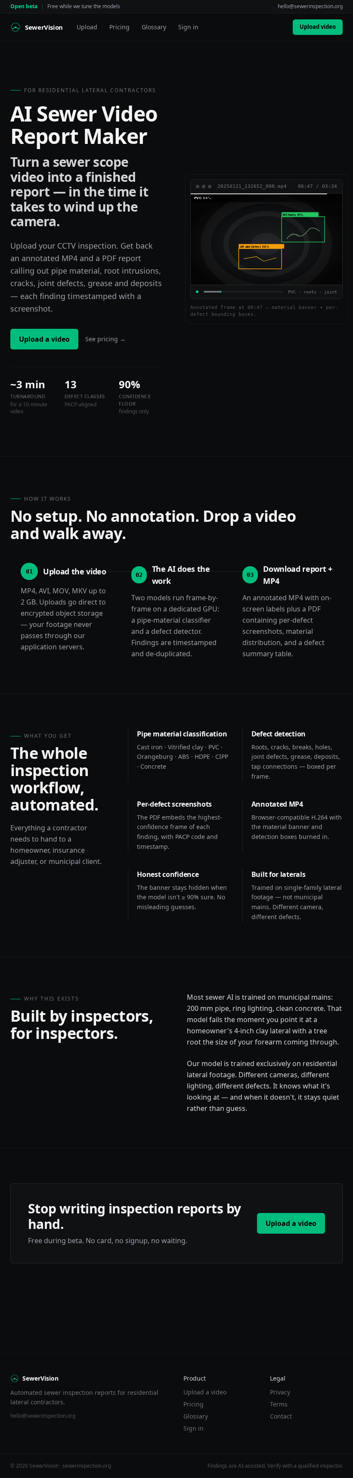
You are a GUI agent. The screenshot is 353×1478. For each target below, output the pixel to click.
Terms (279, 1404)
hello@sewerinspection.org (310, 6)
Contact (281, 1416)
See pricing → (105, 339)
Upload (87, 27)
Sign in (188, 27)
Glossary (154, 27)
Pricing (119, 27)
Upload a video (44, 339)
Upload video (318, 27)
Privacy (280, 1392)
